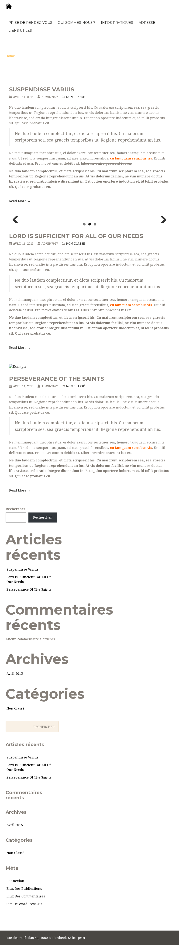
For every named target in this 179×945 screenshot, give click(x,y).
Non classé (75, 97)
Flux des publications (24, 888)
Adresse (147, 23)
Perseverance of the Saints (56, 378)
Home (10, 56)
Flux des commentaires (26, 896)
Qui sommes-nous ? (76, 23)
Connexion (15, 881)
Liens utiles (20, 30)
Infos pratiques (117, 23)
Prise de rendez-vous (30, 23)
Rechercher (15, 509)
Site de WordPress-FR (24, 904)
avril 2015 (15, 673)
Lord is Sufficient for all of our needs (76, 236)
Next (162, 218)
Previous (17, 218)
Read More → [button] (20, 201)
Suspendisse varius (41, 89)
